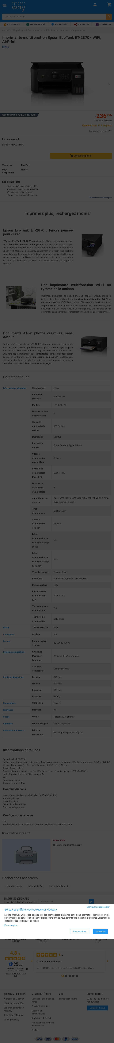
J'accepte (100, 931)
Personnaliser (79, 931)
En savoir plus (10, 925)
